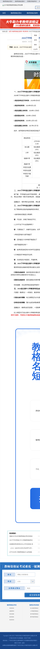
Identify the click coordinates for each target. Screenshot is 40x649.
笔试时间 (11, 619)
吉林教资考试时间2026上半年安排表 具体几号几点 (21, 544)
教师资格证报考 (17, 31)
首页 (4, 13)
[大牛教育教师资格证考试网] (13, 5)
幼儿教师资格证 (34, 608)
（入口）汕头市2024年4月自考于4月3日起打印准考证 (21, 548)
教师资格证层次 (16, 13)
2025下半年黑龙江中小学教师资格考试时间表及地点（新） (21, 540)
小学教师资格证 (34, 611)
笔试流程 (11, 614)
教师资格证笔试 (7, 1)
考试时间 (25, 31)
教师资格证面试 (20, 1)
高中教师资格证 (34, 617)
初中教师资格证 (34, 614)
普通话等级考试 (32, 1)
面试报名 (11, 617)
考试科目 (11, 608)
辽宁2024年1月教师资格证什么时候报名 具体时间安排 (21, 552)
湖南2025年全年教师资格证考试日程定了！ (21, 536)
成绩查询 (11, 611)
